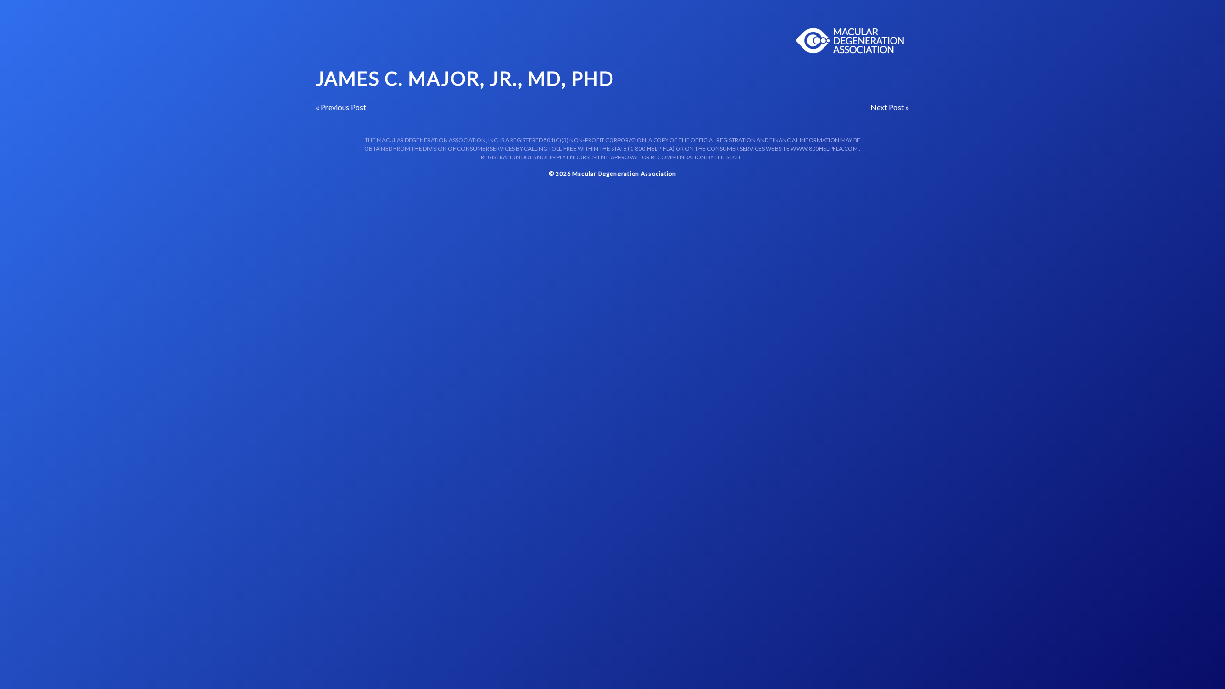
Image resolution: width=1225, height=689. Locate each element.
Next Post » (889, 106)
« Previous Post (341, 106)
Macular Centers (850, 40)
